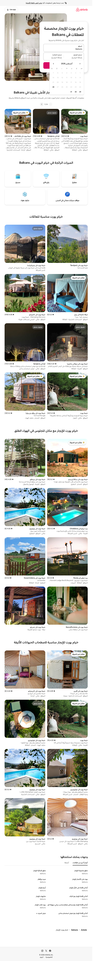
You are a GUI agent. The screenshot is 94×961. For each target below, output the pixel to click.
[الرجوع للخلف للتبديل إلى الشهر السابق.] (80, 63)
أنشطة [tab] (66, 863)
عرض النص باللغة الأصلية (34, 3)
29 (80, 92)
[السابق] (50, 104)
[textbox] (74, 57)
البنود (41, 957)
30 (76, 92)
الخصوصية (49, 957)
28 (53, 87)
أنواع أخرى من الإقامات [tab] (80, 863)
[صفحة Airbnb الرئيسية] (82, 9)
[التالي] (42, 104)
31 (71, 92)
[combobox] (63, 49)
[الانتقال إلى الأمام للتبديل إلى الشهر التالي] (53, 63)
